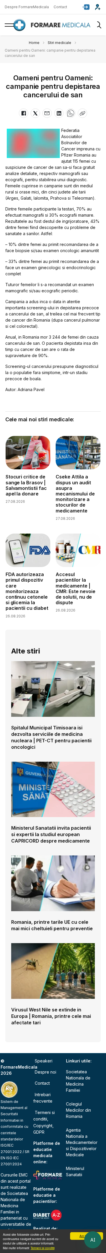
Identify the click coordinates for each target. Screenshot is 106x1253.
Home (34, 42)
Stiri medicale (59, 42)
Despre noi (45, 1071)
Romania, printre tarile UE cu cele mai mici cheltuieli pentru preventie (52, 925)
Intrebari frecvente (42, 1097)
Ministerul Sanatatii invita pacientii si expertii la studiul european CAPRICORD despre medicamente (51, 834)
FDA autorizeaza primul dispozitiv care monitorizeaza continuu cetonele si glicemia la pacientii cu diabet (27, 591)
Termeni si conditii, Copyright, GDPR (44, 1122)
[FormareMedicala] (53, 25)
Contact (60, 7)
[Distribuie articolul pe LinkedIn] (59, 113)
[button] (86, 7)
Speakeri (43, 1060)
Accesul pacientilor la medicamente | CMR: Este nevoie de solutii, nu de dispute (75, 588)
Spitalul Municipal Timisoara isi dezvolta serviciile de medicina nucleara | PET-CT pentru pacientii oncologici (51, 737)
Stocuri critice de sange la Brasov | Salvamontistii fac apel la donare (26, 485)
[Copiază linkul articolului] (82, 113)
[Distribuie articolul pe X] (35, 113)
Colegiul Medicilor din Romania (78, 1110)
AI (92, 1240)
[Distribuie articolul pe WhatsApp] (70, 113)
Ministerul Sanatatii (75, 1171)
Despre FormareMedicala (27, 7)
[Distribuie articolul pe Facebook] (23, 113)
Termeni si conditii (42, 1248)
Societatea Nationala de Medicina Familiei (78, 1081)
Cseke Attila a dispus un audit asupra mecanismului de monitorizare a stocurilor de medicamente (75, 493)
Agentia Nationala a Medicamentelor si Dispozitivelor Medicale (81, 1142)
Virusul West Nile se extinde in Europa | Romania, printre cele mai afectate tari (51, 1016)
